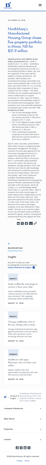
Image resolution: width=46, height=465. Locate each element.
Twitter (28, 447)
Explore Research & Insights (20, 267)
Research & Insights (14, 397)
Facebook (17, 447)
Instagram (21, 447)
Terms (26, 461)
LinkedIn (25, 447)
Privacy (19, 461)
